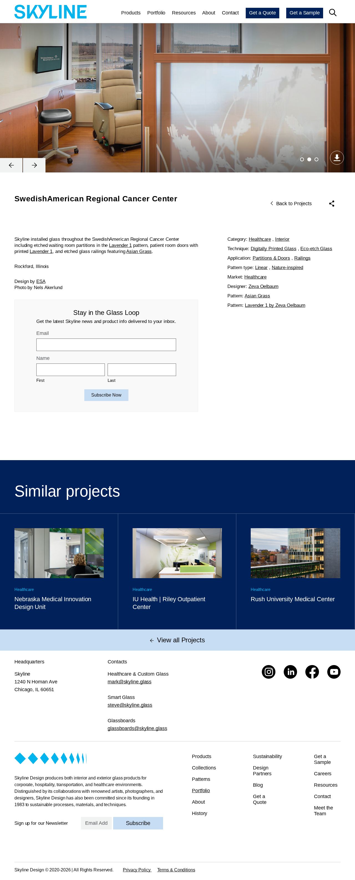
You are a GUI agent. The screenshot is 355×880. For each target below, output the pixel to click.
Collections (204, 768)
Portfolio (156, 13)
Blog (258, 785)
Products (131, 13)
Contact (230, 13)
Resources (184, 13)
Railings (302, 258)
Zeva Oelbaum (263, 286)
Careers (322, 773)
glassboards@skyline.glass (137, 728)
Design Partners (262, 770)
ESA (40, 281)
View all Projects (181, 640)
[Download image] (337, 158)
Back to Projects (294, 203)
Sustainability (267, 756)
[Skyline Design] (50, 13)
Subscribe (138, 823)
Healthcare (260, 239)
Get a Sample (305, 13)
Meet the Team (323, 810)
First (40, 380)
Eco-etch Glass (316, 248)
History (199, 813)
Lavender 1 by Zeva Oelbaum (275, 305)
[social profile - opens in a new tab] (268, 672)
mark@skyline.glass (129, 682)
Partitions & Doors (271, 258)
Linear (261, 267)
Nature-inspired (287, 267)
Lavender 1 (120, 245)
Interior (282, 239)
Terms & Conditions (176, 870)
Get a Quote (262, 13)
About (208, 13)
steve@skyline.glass (130, 705)
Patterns (201, 779)
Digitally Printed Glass (273, 248)
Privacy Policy (137, 870)
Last (111, 380)
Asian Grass (139, 251)
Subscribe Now (106, 395)
